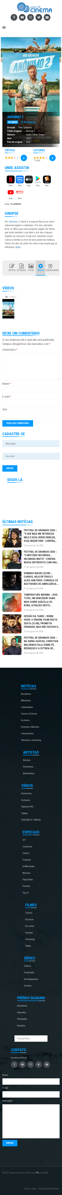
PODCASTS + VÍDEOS (31, 819)
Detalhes (21, 270)
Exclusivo (25, 720)
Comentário (9, 349)
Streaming (30, 939)
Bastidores (26, 694)
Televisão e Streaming (31, 740)
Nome (6, 383)
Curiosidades (50, 270)
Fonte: (7, 204)
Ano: (9, 138)
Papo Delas (28, 879)
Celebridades (27, 707)
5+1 (24, 839)
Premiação (22, 1019)
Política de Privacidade (48, 1188)
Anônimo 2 (15, 117)
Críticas (28, 912)
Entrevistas (28, 766)
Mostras (26, 873)
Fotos (31, 270)
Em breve (29, 919)
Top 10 (26, 892)
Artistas (27, 760)
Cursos (26, 853)
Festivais (27, 859)
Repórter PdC (27, 806)
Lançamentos (27, 733)
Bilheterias (26, 700)
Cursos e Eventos (29, 713)
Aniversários (28, 773)
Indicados (21, 1012)
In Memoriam (28, 866)
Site (4, 409)
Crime (35, 134)
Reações (21, 1025)
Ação (28, 134)
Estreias (29, 932)
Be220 (45, 1172)
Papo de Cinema (17, 1172)
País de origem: (15, 142)
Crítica (12, 270)
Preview (26, 886)
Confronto (27, 846)
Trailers (24, 813)
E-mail (6, 396)
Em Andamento (31, 979)
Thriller (41, 134)
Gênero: (11, 134)
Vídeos (40, 270)
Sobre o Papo (30, 1188)
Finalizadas (29, 972)
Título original (14, 131)
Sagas (28, 945)
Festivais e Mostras (30, 726)
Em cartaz (29, 926)
